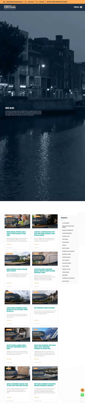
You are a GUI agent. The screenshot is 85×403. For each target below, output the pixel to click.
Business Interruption (67, 230)
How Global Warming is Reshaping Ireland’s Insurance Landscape (45, 385)
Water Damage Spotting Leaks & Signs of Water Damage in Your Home (16, 233)
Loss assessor (65, 260)
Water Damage (65, 281)
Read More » (9, 244)
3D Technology (65, 223)
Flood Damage (65, 242)
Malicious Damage (66, 263)
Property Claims (66, 269)
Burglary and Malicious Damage (68, 226)
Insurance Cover (66, 257)
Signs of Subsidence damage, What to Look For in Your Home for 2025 (17, 385)
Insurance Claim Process (68, 251)
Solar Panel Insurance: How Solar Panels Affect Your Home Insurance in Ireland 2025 (45, 346)
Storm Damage (65, 272)
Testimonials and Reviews (68, 278)
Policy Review (65, 266)
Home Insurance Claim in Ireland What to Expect (17, 270)
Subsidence (65, 275)
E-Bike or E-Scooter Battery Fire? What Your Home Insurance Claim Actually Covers (44, 233)
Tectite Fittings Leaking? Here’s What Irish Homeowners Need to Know (16, 346)
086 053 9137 (31, 2)
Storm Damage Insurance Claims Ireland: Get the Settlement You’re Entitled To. (17, 309)
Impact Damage (65, 248)
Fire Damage (65, 239)
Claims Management (67, 233)
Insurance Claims (66, 254)
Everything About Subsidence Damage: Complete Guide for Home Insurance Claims (44, 270)
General (64, 245)
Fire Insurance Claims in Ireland (44, 308)
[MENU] (78, 7)
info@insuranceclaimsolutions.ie (14, 2)
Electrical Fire (65, 236)
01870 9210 (41, 2)
